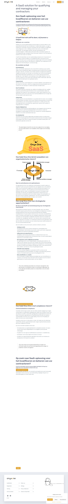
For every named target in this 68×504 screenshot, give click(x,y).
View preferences (63, 499)
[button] (40, 2)
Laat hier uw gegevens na (22, 369)
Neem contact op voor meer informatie (24, 199)
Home (18, 468)
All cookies (50, 499)
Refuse (56, 499)
